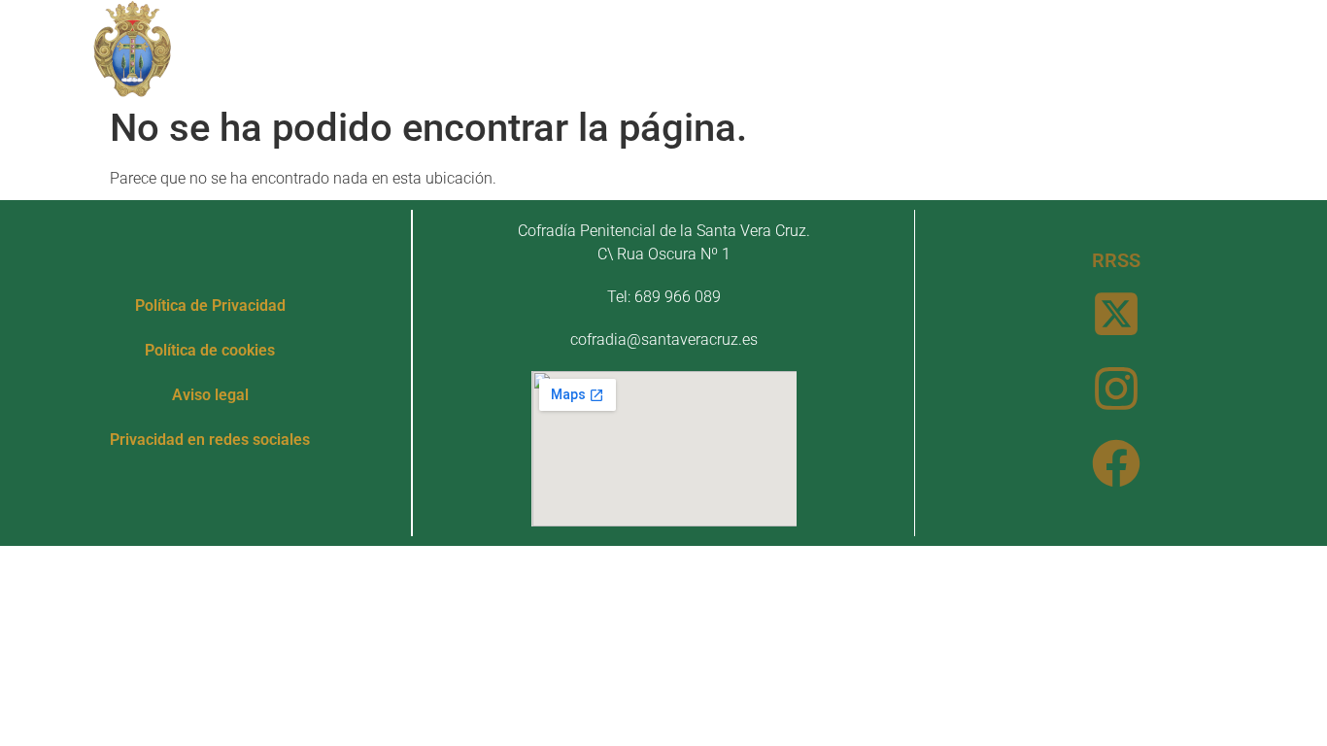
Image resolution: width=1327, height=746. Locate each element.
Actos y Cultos (741, 48)
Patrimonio (569, 48)
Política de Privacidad (210, 305)
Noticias (902, 48)
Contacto (1013, 48)
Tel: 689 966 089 (664, 297)
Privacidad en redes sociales (210, 439)
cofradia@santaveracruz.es (664, 339)
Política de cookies (210, 350)
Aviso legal (210, 395)
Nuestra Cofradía (387, 48)
